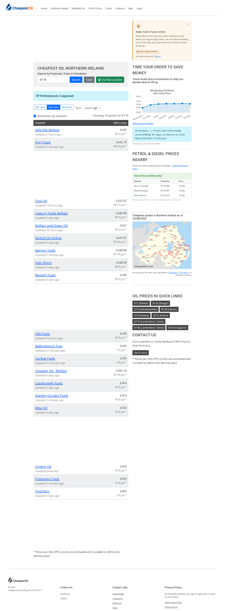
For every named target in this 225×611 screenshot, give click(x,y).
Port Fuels (43, 142)
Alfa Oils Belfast (47, 130)
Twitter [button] (63, 598)
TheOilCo (42, 491)
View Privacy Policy (173, 602)
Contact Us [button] (117, 598)
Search (76, 80)
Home (44, 8)
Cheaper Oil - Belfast (51, 371)
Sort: (78, 108)
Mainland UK (78, 8)
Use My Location (111, 80)
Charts (108, 8)
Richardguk (173, 272)
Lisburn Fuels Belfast (51, 213)
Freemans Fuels (47, 479)
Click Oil (41, 201)
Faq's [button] (114, 607)
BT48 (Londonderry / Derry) (149, 327)
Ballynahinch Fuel (48, 346)
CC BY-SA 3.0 (183, 272)
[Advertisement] (80, 39)
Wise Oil (41, 408)
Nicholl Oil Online (48, 238)
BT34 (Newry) (141, 315)
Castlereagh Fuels (49, 383)
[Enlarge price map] (162, 245)
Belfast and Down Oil (51, 225)
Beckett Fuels (45, 275)
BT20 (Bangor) (160, 303)
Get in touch (140, 352)
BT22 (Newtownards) (145, 309)
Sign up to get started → (148, 51)
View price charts (142, 123)
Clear (89, 80)
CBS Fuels (42, 333)
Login (139, 8)
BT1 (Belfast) (141, 303)
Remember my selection (52, 116)
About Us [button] (116, 603)
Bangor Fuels (45, 250)
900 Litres (67, 107)
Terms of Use (171, 607)
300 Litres (40, 107)
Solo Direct (43, 263)
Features (120, 8)
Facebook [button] (65, 594)
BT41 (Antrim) (160, 315)
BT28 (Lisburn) (169, 309)
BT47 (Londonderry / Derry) (149, 321)
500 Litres (53, 107)
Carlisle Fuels (45, 358)
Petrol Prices (95, 8)
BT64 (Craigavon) (177, 327)
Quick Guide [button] (118, 594)
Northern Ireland (59, 8)
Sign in (158, 56)
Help (130, 8)
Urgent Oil (43, 466)
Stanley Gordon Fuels (51, 395)
